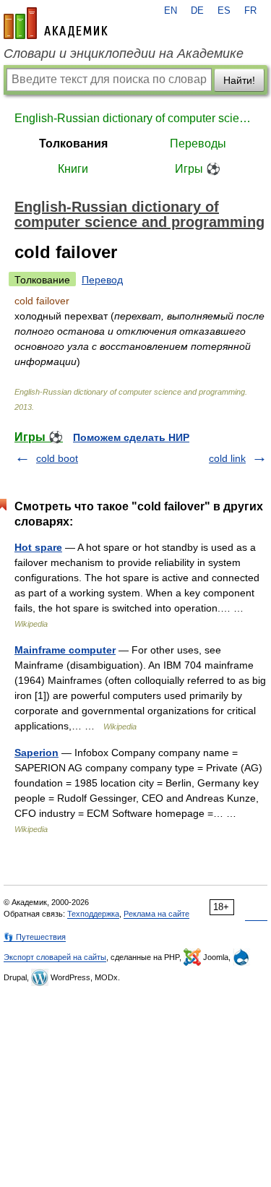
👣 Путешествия (35, 937)
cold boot (57, 458)
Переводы (198, 143)
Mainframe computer (65, 650)
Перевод (102, 280)
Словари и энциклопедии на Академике (124, 53)
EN (170, 11)
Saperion (36, 752)
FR (250, 11)
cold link (227, 458)
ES (224, 11)
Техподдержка (93, 913)
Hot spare (38, 547)
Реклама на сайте (156, 913)
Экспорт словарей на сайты (55, 957)
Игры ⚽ (197, 169)
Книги (73, 169)
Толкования (73, 143)
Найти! (239, 80)
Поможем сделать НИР (131, 437)
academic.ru (56, 23)
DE (197, 11)
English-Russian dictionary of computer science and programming (135, 118)
